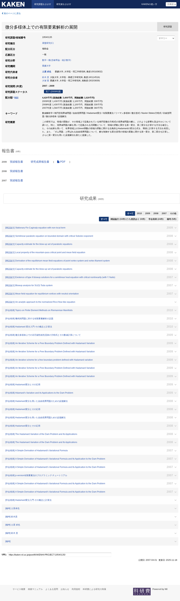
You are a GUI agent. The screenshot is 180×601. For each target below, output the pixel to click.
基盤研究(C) (48, 43)
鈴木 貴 (45, 77)
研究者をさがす (63, 4)
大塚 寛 (45, 80)
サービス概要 (19, 589)
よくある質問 (51, 589)
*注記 (15, 97)
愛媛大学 (46, 66)
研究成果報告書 (40, 161)
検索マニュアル (35, 589)
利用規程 (76, 589)
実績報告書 (16, 161)
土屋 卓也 (46, 71)
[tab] (92, 198)
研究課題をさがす (42, 4)
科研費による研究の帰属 (94, 589)
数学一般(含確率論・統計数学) (56, 60)
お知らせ (65, 589)
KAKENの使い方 (149, 4)
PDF (62, 161)
